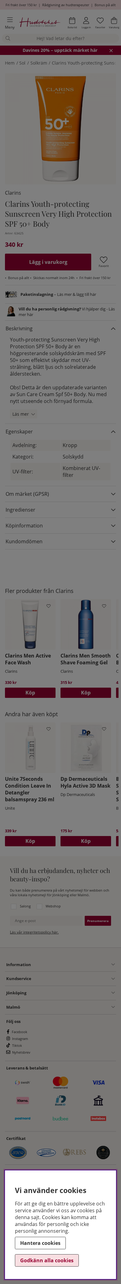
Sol (22, 63)
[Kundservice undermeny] (73, 979)
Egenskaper (19, 431)
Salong (25, 906)
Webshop (53, 906)
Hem (10, 63)
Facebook (19, 1031)
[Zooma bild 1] (60, 128)
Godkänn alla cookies (47, 1260)
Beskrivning (19, 328)
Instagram (20, 1038)
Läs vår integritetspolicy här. (34, 932)
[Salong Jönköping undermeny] (70, 993)
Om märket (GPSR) (27, 494)
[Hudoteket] (40, 23)
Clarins (13, 192)
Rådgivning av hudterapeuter (65, 4)
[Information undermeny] (73, 964)
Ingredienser (20, 509)
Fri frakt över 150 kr (21, 4)
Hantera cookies (40, 1243)
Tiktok (17, 1045)
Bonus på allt (105, 4)
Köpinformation (24, 525)
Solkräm (38, 63)
